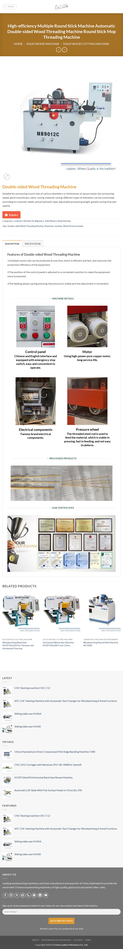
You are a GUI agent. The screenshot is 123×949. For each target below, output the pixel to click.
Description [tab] (12, 244)
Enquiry (13, 214)
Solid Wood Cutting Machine (86, 44)
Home (18, 44)
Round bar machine (53, 226)
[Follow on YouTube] (45, 895)
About (35, 940)
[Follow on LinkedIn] (40, 895)
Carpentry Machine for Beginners (28, 221)
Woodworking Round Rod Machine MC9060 (100, 644)
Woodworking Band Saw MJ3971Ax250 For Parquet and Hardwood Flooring (18, 645)
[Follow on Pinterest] (34, 895)
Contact (78, 940)
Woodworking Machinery (56, 940)
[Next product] (58, 49)
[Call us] (28, 895)
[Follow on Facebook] (5, 895)
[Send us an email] (22, 895)
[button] (10, 6)
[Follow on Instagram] (11, 895)
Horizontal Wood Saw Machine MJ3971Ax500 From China (58, 644)
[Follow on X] (17, 895)
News (88, 940)
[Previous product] (64, 49)
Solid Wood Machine (43, 44)
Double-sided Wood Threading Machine (26, 226)
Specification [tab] (33, 244)
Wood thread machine (73, 226)
